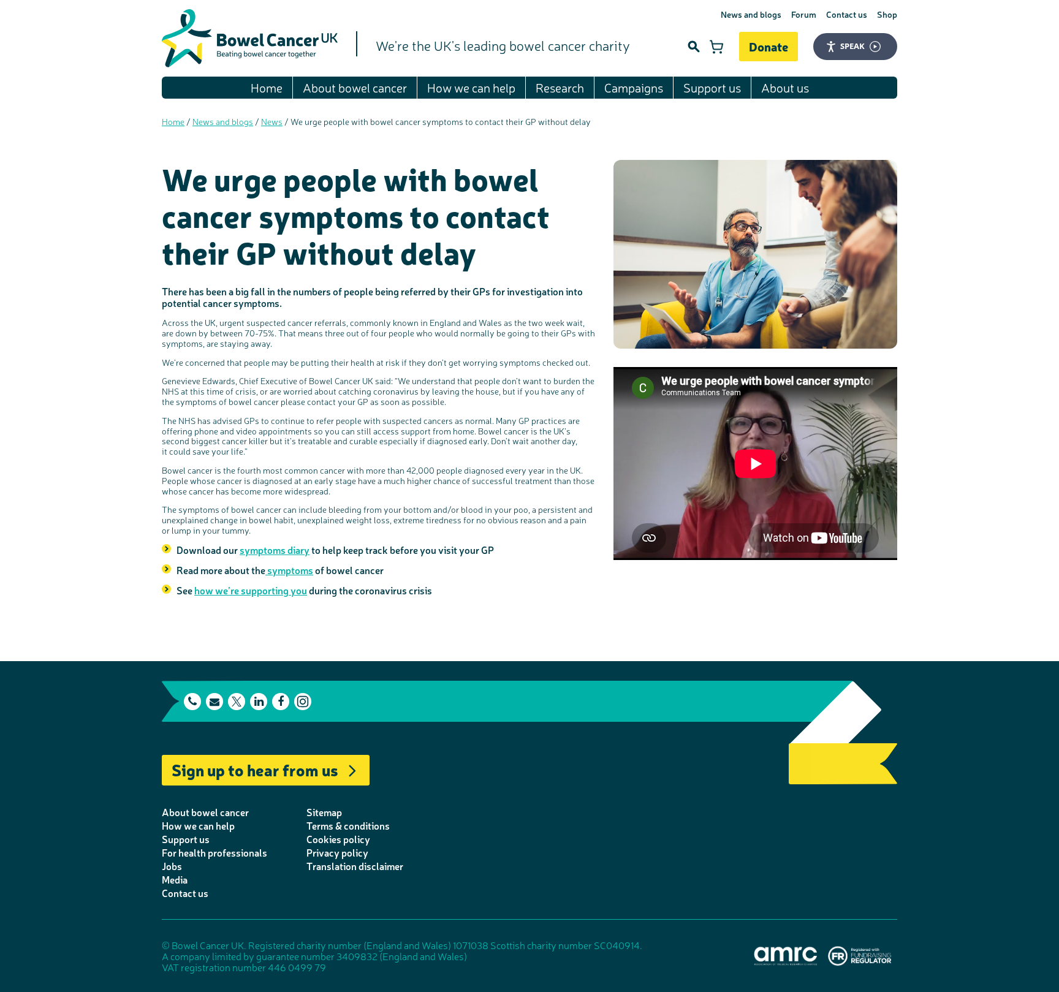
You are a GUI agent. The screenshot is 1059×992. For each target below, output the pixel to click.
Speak (852, 45)
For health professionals (214, 852)
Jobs (172, 866)
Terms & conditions (348, 825)
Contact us (846, 14)
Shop (887, 14)
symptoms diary (274, 549)
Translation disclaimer (354, 866)
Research (560, 87)
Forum (803, 14)
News (272, 121)
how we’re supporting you (250, 590)
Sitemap (324, 812)
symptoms (289, 570)
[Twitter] (236, 701)
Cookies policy (338, 839)
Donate (768, 46)
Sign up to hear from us (255, 769)
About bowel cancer (355, 87)
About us (785, 87)
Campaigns (633, 87)
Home (267, 87)
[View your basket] (716, 46)
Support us (712, 87)
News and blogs (751, 14)
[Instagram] (302, 701)
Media (175, 879)
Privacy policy (337, 852)
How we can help (471, 87)
